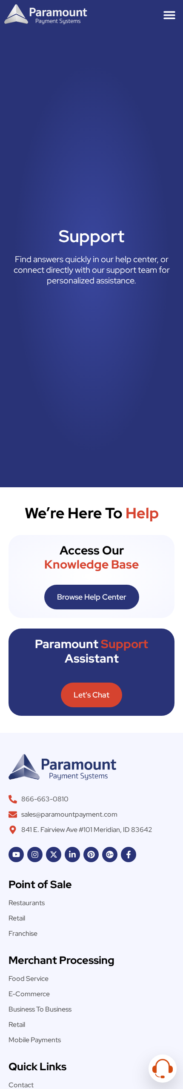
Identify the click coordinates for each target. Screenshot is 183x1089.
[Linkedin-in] (72, 854)
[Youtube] (16, 854)
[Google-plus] (109, 854)
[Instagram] (35, 854)
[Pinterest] (91, 854)
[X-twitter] (53, 854)
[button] (169, 15)
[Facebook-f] (128, 854)
